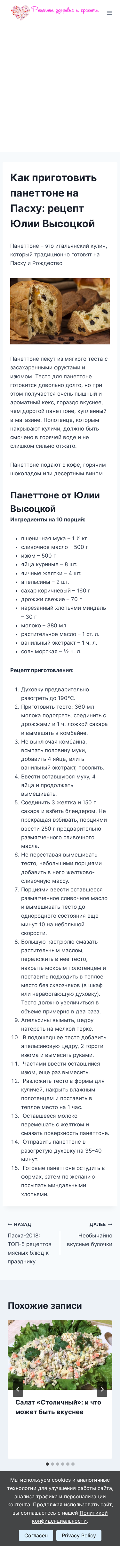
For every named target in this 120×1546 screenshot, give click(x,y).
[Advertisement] (60, 89)
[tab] (47, 1464)
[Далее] (102, 1389)
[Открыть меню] (110, 13)
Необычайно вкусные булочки (89, 1234)
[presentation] (60, 1355)
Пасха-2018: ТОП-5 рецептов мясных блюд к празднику (30, 1243)
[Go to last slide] (18, 1389)
